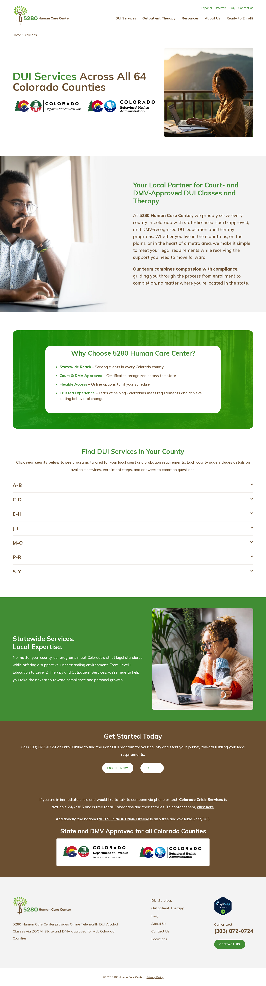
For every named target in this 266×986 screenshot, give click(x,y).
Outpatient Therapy (158, 18)
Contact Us (245, 8)
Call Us (152, 768)
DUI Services (125, 18)
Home (17, 35)
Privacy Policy (155, 977)
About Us (212, 18)
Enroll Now (117, 768)
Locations (159, 939)
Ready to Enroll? (239, 18)
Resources (190, 18)
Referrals (220, 8)
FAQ (232, 8)
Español (207, 8)
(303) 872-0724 (233, 931)
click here (205, 807)
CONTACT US (229, 944)
